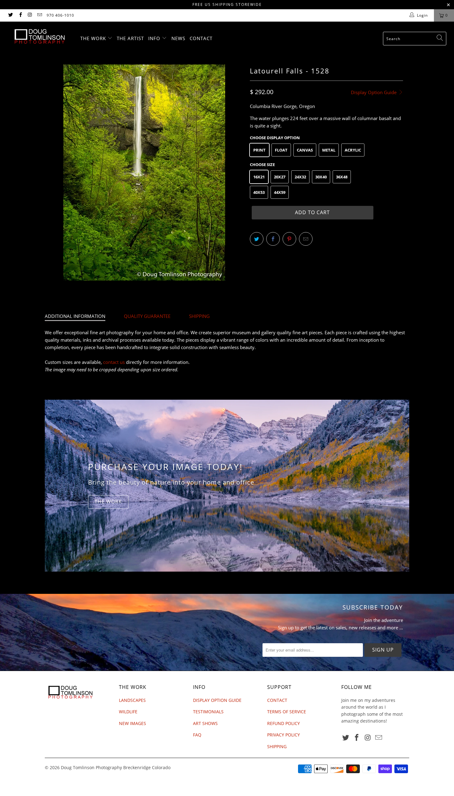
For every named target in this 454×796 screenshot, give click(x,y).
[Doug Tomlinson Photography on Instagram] (29, 15)
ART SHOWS (205, 723)
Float (281, 150)
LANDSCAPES (132, 700)
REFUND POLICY (283, 723)
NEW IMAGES (132, 723)
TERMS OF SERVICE (286, 712)
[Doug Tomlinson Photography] (39, 36)
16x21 (259, 177)
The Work (108, 501)
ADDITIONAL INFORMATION (75, 316)
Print (259, 150)
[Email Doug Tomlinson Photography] (39, 15)
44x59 (279, 192)
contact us (114, 362)
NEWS (178, 38)
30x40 (321, 177)
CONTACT (201, 38)
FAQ (197, 735)
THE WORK (93, 38)
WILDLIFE (128, 712)
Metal (328, 150)
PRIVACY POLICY (283, 735)
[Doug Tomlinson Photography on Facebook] (20, 15)
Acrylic (353, 150)
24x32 (300, 177)
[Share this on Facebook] (273, 239)
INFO (155, 38)
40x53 (259, 192)
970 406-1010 (60, 15)
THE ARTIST (130, 38)
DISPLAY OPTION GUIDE (217, 700)
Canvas (305, 150)
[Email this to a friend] (306, 239)
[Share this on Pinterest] (289, 239)
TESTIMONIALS (208, 712)
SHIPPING (199, 316)
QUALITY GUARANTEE (147, 316)
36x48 (341, 177)
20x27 (279, 177)
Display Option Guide (374, 92)
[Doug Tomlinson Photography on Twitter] (10, 15)
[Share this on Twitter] (256, 239)
